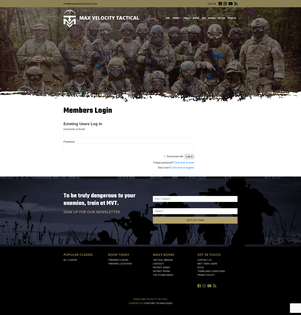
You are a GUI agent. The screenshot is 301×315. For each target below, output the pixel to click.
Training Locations (120, 263)
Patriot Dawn (161, 267)
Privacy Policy (206, 274)
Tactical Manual (163, 259)
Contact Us (232, 18)
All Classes (70, 259)
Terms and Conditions (211, 271)
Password (69, 141)
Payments (212, 18)
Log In (212, 3)
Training (175, 18)
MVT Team (221, 18)
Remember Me (175, 156)
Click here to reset (184, 162)
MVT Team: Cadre (207, 263)
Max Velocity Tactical (108, 18)
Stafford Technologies (158, 303)
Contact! (158, 263)
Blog (203, 18)
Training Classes (118, 259)
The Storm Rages (163, 274)
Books (186, 18)
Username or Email (74, 129)
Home (168, 18)
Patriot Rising (161, 271)
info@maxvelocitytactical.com (80, 3)
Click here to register (182, 167)
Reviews (196, 18)
